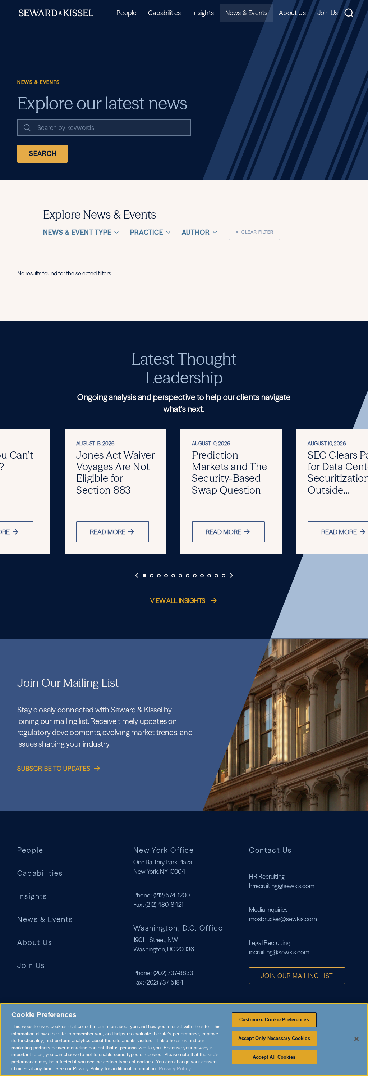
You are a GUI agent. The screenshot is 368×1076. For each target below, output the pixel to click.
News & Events (246, 13)
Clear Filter (254, 232)
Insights (202, 13)
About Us (292, 13)
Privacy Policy (175, 1068)
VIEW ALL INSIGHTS (178, 600)
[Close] (356, 1039)
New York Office (163, 850)
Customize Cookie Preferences (274, 1019)
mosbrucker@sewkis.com (283, 919)
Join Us (327, 13)
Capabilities (164, 13)
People (126, 13)
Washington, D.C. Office (178, 927)
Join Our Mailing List (297, 976)
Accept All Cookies (274, 1057)
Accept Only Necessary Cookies (274, 1038)
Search (43, 153)
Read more (107, 532)
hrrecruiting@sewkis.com (281, 886)
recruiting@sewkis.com (279, 952)
